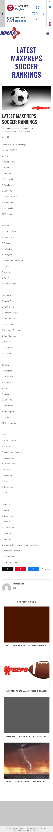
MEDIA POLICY (33, 830)
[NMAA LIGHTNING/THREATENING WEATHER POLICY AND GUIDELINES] (26, 761)
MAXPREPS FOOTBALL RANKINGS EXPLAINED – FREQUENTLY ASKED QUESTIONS (27, 691)
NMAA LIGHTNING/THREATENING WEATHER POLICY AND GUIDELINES (27, 782)
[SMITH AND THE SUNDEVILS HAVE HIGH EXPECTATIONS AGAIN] (26, 715)
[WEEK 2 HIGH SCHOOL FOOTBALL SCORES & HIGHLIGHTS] (26, 625)
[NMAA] (10, 33)
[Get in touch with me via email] (14, 588)
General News (11, 131)
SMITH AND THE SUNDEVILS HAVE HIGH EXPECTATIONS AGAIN (27, 736)
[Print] (9, 137)
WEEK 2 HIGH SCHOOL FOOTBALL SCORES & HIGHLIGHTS (27, 646)
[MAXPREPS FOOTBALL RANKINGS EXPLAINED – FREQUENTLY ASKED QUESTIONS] (26, 670)
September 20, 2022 (30, 128)
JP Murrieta (9, 128)
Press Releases (24, 131)
